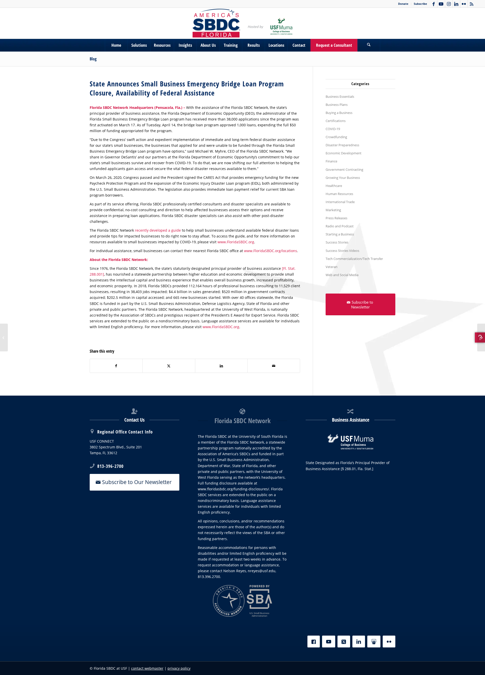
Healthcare (334, 185)
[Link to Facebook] (433, 4)
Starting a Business (340, 234)
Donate (403, 4)
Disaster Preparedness (342, 145)
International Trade (340, 202)
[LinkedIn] (358, 641)
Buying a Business (339, 112)
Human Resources (339, 193)
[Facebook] (313, 641)
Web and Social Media (342, 275)
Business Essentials (340, 96)
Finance (331, 161)
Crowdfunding (336, 137)
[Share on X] (169, 366)
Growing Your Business (343, 177)
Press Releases (336, 218)
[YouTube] (328, 641)
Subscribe (420, 4)
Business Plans (337, 104)
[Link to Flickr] (464, 4)
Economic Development (343, 153)
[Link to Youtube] (441, 4)
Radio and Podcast (340, 226)
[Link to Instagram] (448, 4)
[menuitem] (403, 4)
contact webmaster (147, 668)
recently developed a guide (158, 230)
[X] (343, 641)
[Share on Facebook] (116, 366)
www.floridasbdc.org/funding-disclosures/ (233, 489)
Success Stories (337, 242)
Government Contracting (344, 169)
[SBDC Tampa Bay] (242, 23)
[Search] (368, 45)
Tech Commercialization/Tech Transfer (354, 258)
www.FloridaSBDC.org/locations (270, 250)
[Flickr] (389, 641)
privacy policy (178, 668)
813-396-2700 (110, 466)
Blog (93, 59)
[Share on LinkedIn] (221, 366)
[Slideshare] (373, 641)
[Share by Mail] (274, 366)
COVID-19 (333, 129)
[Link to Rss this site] (471, 4)
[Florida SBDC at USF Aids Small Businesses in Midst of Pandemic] (4, 337)
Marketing (333, 210)
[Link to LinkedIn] (456, 4)
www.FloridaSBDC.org (235, 241)
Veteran (331, 266)
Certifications (336, 120)
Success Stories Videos (342, 250)
